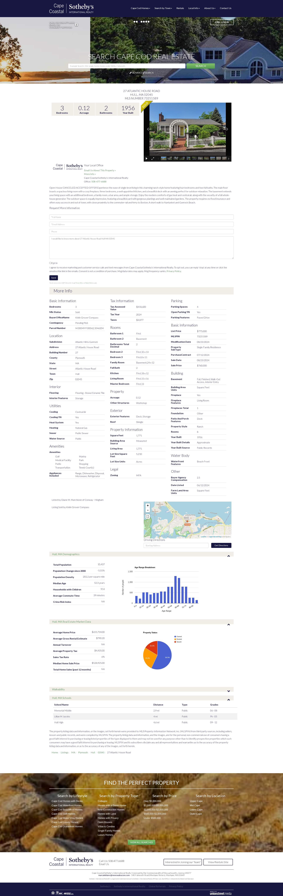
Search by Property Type (118, 796)
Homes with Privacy (108, 818)
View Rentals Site (218, 862)
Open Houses (105, 822)
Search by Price (165, 796)
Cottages (102, 801)
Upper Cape (196, 801)
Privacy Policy (174, 271)
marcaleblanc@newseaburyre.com (114, 875)
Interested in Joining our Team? (182, 862)
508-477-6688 (98, 181)
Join (217, 22)
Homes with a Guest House (112, 805)
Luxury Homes (105, 835)
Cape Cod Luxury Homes (65, 822)
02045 (101, 752)
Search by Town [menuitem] (163, 8)
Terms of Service (89, 283)
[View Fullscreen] (147, 516)
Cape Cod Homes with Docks (67, 801)
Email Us (54, 25)
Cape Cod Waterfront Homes (67, 805)
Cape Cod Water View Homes (67, 818)
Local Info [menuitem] (193, 8)
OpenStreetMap (215, 537)
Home (55, 752)
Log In (225, 22)
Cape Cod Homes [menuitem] (140, 8)
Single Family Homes (109, 831)
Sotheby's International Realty (129, 886)
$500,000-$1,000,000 (155, 814)
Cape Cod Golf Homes (63, 814)
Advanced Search (142, 72)
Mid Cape (195, 805)
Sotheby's (105, 886)
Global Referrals (157, 886)
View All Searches (141, 842)
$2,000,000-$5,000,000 (156, 805)
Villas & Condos (106, 826)
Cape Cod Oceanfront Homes (67, 826)
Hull (93, 752)
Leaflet (203, 537)
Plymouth (83, 752)
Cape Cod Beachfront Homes (67, 809)
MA (73, 752)
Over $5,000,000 (152, 801)
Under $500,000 (152, 818)
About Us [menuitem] (209, 8)
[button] (200, 66)
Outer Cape (196, 814)
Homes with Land (107, 814)
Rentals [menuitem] (180, 8)
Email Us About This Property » (100, 170)
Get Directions (221, 545)
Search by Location (210, 796)
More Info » (90, 174)
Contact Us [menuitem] (225, 8)
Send (53, 277)
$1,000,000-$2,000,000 (156, 809)
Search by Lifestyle (72, 796)
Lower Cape (196, 809)
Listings (65, 752)
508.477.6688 (67, 22)
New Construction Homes (111, 809)
